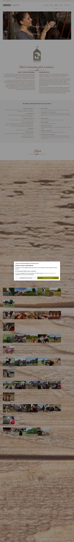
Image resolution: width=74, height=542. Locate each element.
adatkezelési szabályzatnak (50, 273)
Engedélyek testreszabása (26, 278)
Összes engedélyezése (48, 278)
